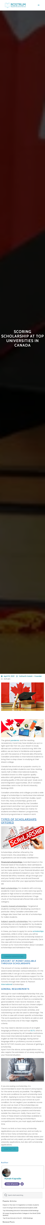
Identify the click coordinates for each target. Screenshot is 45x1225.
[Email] (22, 1184)
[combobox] (22, 1195)
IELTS (32, 1030)
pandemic (15, 740)
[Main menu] (39, 5)
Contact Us (10, 1149)
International (6, 984)
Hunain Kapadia (12, 1178)
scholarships (38, 931)
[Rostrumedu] (15, 5)
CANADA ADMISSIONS (14, 956)
